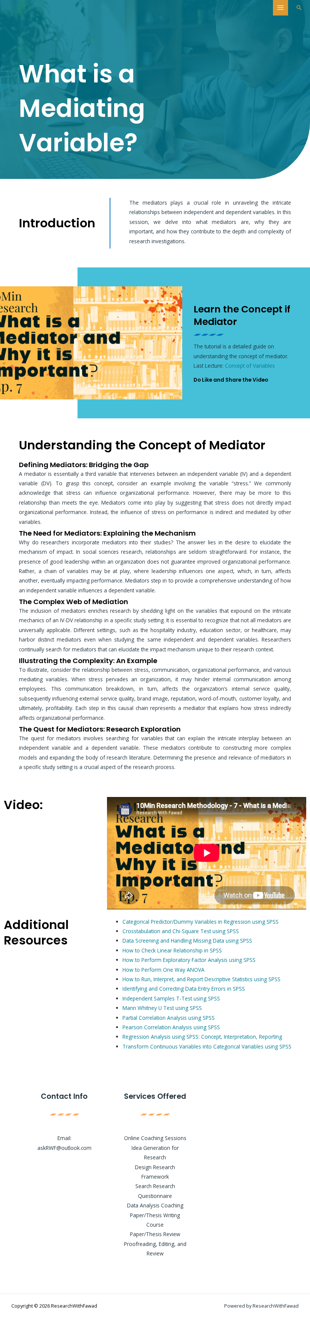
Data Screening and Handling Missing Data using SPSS (187, 940)
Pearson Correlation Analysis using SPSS (171, 1027)
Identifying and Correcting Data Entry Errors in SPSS (183, 988)
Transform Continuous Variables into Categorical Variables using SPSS (206, 1046)
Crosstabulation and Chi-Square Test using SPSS (180, 931)
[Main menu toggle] (280, 8)
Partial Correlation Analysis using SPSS (168, 1017)
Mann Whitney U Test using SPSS (162, 1007)
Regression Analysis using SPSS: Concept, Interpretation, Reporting (202, 1036)
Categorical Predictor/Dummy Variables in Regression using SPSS (200, 921)
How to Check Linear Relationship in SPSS (172, 950)
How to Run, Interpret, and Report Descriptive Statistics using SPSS (201, 979)
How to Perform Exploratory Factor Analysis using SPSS (189, 959)
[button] (299, 7)
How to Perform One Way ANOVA (163, 969)
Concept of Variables (250, 365)
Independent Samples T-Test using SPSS (171, 998)
